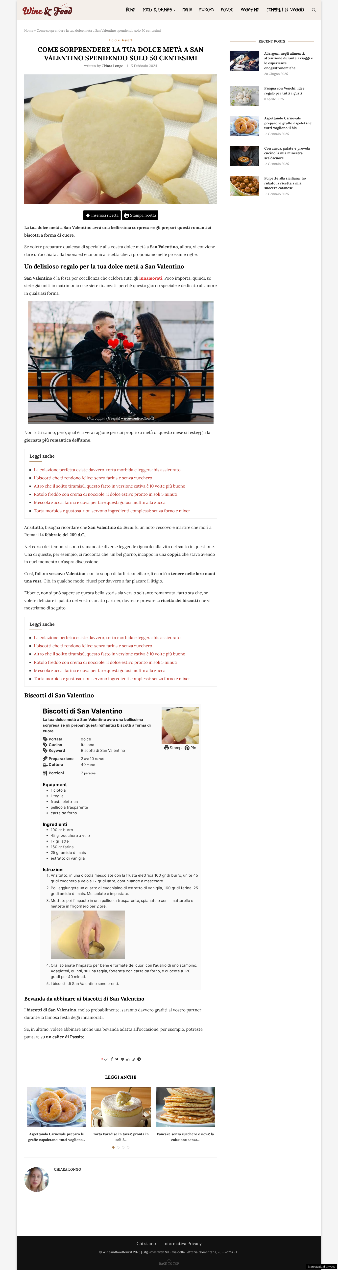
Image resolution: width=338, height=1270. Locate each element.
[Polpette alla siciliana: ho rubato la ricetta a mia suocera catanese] (244, 186)
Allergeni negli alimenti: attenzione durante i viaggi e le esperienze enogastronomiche (288, 60)
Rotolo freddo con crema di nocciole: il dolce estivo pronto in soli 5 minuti (105, 494)
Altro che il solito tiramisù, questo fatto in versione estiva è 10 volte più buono (109, 486)
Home (130, 10)
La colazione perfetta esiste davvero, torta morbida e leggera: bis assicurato (107, 469)
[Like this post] (105, 1059)
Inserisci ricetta (104, 215)
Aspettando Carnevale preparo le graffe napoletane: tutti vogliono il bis (288, 123)
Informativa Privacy (182, 1243)
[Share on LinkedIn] (127, 1059)
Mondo (227, 10)
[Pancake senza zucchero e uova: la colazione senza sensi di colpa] (185, 1107)
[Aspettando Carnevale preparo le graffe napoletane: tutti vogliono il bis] (56, 1107)
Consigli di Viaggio (285, 10)
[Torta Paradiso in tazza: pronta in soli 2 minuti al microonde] (121, 1107)
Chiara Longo (112, 66)
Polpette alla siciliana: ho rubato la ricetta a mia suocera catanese (285, 183)
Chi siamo (146, 1243)
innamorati (150, 278)
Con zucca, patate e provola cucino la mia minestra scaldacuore (287, 153)
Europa (206, 10)
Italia (187, 10)
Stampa (176, 747)
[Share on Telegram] (139, 1059)
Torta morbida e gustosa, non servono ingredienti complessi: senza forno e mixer (112, 510)
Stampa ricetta (142, 215)
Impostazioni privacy (321, 1266)
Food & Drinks (157, 10)
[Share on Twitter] (117, 1059)
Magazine (250, 10)
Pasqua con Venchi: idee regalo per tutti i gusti (284, 90)
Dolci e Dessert (120, 40)
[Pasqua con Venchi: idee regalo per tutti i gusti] (244, 96)
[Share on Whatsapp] (133, 1059)
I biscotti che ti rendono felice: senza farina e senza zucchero (93, 478)
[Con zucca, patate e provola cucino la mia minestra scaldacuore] (244, 156)
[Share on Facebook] (112, 1059)
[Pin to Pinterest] (122, 1059)
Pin (193, 747)
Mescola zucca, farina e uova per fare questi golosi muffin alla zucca (100, 502)
